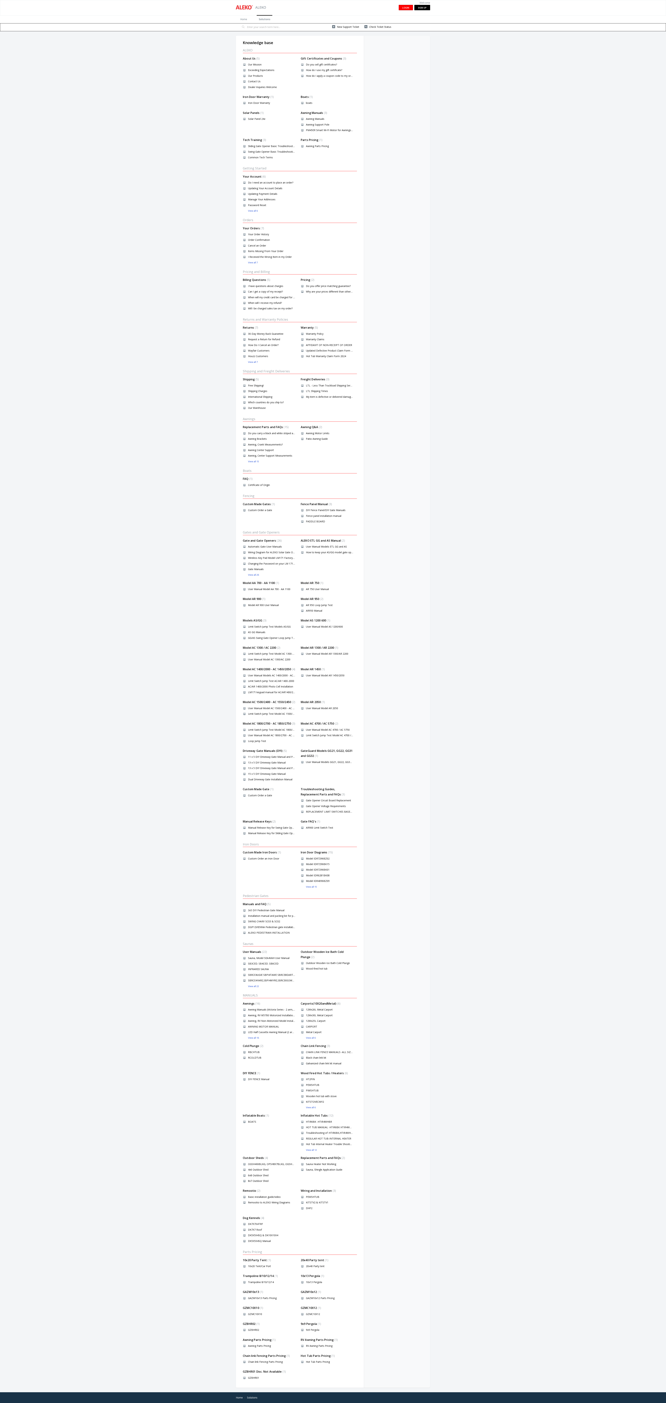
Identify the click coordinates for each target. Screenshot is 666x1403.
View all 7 (253, 262)
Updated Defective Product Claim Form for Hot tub (334, 350)
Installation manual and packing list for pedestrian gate (278, 915)
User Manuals (254, 952)
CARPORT (311, 1026)
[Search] (243, 27)
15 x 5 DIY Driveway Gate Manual (267, 773)
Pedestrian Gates (255, 896)
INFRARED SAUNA (258, 969)
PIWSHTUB (312, 1090)
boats (309, 103)
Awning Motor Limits (317, 433)
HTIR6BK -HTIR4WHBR (319, 1121)
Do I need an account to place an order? (270, 182)
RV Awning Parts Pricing (319, 1340)
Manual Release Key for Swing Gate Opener (272, 827)
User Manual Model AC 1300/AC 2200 (269, 659)
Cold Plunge (252, 1046)
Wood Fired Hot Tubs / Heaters (324, 1073)
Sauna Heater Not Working (321, 1164)
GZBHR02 (251, 1324)
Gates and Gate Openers (261, 532)
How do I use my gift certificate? (324, 70)
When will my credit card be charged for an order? (276, 297)
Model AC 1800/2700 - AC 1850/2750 (268, 723)
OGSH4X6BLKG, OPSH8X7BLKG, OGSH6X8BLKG (275, 1164)
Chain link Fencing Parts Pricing (266, 1356)
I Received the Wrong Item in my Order (270, 256)
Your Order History (258, 234)
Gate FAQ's (310, 821)
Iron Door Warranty (258, 97)
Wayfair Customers (259, 350)
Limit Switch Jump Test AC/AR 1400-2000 (271, 681)
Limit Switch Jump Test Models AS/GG (269, 626)
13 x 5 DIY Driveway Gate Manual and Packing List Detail (280, 768)
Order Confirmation (259, 239)
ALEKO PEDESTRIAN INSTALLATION (269, 932)
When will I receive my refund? (265, 302)
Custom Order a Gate (260, 510)
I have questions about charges (265, 286)
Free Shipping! (256, 385)
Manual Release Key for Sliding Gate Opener (273, 833)
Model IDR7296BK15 (318, 864)
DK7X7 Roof (255, 1229)
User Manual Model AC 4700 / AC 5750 (328, 729)
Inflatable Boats (255, 1115)
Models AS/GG (254, 620)
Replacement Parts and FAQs (265, 427)
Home (243, 19)
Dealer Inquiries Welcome (262, 87)
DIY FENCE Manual (258, 1079)
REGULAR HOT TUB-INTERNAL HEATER (328, 1138)
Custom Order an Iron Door (263, 858)
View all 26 (253, 574)
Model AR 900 (253, 599)
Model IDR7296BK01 (318, 869)
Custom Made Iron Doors (261, 852)
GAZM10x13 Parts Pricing (262, 1298)
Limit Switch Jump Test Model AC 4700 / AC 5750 (333, 735)
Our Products (255, 75)
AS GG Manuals (256, 632)
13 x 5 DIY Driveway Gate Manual (267, 762)
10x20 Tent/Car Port (259, 1266)
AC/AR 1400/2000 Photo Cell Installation (270, 686)
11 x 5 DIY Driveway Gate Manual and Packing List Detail (280, 756)
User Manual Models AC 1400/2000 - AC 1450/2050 (277, 675)
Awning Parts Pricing (317, 146)
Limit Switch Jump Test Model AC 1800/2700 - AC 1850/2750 (282, 729)
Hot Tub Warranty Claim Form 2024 (326, 356)
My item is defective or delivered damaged (330, 396)
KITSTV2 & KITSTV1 (317, 1202)
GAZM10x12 (310, 1292)
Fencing (248, 496)
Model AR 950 (311, 599)
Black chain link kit (316, 1057)
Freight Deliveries (314, 379)
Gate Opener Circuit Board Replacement (328, 800)
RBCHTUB (254, 1052)
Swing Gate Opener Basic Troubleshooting (272, 151)
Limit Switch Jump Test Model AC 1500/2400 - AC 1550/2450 (282, 713)
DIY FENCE (251, 1073)
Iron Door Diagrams (316, 852)
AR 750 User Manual (317, 589)
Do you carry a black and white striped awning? (274, 433)
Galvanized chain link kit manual (323, 1063)
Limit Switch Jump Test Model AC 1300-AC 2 (273, 653)
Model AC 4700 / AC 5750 (319, 723)
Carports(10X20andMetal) (320, 1003)
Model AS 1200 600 (315, 620)
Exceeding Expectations (261, 70)
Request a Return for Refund (264, 339)
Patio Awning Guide (317, 438)
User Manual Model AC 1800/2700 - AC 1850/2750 (276, 735)
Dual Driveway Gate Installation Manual (270, 779)
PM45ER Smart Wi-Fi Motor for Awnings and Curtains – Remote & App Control (350, 130)
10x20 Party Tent (256, 1260)
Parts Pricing (311, 140)
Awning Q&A (311, 427)
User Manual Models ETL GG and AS (326, 546)
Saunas (248, 944)
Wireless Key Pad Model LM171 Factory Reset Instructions (281, 557)
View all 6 (253, 210)
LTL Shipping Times (317, 391)
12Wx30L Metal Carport (319, 1015)
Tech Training (254, 140)
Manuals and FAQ (256, 904)
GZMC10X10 (252, 1308)
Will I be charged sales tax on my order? (270, 308)
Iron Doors (251, 844)
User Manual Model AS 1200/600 (324, 626)
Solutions (264, 19)
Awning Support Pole (317, 124)
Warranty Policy (314, 333)
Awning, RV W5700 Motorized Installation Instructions (278, 1015)
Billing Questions (256, 280)
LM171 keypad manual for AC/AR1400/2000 (272, 692)
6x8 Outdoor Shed (258, 1175)
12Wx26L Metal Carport (319, 1009)
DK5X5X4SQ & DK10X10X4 (263, 1235)
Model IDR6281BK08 (318, 875)
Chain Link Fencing (315, 1046)
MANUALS (250, 995)
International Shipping (260, 396)
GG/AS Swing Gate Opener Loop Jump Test (272, 638)
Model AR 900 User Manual (263, 605)
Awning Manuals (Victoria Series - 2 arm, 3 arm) (274, 1009)
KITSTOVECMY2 (315, 1101)
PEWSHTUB (312, 1085)
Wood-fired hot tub (316, 968)
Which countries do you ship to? (266, 402)
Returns (250, 327)
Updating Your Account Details (265, 188)
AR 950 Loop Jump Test (319, 605)
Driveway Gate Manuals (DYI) (264, 751)
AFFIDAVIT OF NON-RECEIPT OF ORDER (329, 345)
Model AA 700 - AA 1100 (260, 583)
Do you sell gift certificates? (321, 64)
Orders (248, 220)
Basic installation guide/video (264, 1197)
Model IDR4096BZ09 (318, 881)
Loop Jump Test (257, 741)
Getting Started (254, 168)
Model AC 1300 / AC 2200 (261, 648)
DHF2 (309, 1208)
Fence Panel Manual (316, 504)
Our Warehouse (257, 408)
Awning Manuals (313, 113)
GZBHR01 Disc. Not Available (264, 1371)
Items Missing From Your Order (265, 251)
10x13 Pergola (312, 1276)
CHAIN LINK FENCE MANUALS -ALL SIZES (329, 1052)
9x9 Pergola (310, 1324)
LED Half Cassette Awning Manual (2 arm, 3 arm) (275, 1032)
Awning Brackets (257, 438)
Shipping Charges (257, 391)
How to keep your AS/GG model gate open (330, 552)
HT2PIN (310, 1079)
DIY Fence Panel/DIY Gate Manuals (325, 510)
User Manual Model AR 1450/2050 (325, 675)
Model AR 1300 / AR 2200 (319, 648)
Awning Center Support (261, 450)
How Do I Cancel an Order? (263, 345)
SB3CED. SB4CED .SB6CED (263, 963)
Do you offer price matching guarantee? (328, 286)
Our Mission (255, 64)
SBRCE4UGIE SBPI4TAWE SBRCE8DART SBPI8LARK (277, 974)
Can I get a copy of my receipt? (265, 291)
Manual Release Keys (259, 821)
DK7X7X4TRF (255, 1224)
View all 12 (311, 1149)
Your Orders (253, 228)
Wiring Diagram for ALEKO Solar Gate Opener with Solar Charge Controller (290, 552)
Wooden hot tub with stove (321, 1096)
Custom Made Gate (258, 789)
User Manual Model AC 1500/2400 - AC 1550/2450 (276, 708)
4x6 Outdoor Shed (258, 1169)
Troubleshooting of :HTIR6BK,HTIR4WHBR (330, 1132)
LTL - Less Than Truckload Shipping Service (330, 385)
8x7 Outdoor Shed (258, 1181)
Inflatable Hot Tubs (317, 1115)
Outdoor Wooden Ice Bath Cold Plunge (328, 963)
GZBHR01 (253, 1377)
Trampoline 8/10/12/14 (260, 1276)
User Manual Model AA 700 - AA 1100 (269, 589)
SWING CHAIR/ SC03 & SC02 (264, 921)
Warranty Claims (315, 339)
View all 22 (253, 986)
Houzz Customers (258, 356)
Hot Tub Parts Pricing (317, 1356)
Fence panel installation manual (323, 515)
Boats (306, 97)
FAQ (247, 479)
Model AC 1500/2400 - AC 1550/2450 (268, 702)
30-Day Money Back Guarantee (265, 333)
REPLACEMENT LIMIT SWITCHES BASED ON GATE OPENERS (340, 811)
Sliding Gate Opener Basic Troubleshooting (272, 146)
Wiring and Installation (318, 1191)
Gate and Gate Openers (262, 540)
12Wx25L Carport (316, 1020)
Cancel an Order (257, 245)
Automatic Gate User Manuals (265, 546)
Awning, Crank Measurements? (265, 444)
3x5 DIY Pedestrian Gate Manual (266, 910)
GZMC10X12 (310, 1308)
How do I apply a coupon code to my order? (330, 75)
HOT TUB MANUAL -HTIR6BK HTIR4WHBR (330, 1127)
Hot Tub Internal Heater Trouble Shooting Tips (332, 1144)
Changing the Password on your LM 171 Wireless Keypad (280, 563)
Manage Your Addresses (261, 199)
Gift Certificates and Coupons (323, 58)
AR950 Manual (314, 610)
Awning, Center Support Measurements (270, 455)
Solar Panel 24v (256, 118)
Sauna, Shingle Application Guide (324, 1169)
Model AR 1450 (312, 669)
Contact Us (254, 81)
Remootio (251, 1191)
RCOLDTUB (254, 1057)
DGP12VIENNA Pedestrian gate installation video (275, 927)
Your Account (254, 176)
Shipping (250, 379)
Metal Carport (314, 1032)
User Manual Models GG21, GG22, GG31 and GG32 (334, 762)
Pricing (307, 280)
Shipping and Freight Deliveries (266, 371)
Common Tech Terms (260, 157)
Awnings (249, 419)
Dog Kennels (253, 1218)
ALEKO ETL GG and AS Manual (322, 540)
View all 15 (253, 461)
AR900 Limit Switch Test (319, 827)
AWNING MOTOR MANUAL (263, 1026)
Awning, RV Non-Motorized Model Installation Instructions (280, 1020)
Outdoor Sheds (255, 1158)
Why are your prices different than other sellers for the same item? (343, 291)
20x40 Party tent (314, 1260)
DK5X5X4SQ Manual (259, 1241)
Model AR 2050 (312, 702)
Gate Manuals (256, 569)
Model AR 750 (311, 583)
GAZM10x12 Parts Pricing (320, 1298)
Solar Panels (253, 113)
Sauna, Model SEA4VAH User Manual (268, 958)
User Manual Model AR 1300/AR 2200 (327, 653)
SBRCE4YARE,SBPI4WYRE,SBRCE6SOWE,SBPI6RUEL (277, 980)
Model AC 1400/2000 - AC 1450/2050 (268, 669)
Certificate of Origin (259, 485)
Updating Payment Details (262, 193)
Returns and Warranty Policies (265, 319)
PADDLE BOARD (315, 521)
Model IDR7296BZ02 (318, 858)
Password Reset (257, 205)
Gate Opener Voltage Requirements (326, 806)
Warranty (309, 327)
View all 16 (253, 1037)
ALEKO (248, 50)
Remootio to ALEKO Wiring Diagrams (269, 1202)
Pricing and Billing (256, 272)
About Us (251, 58)
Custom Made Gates (258, 504)
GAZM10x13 (252, 1292)
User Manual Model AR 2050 (322, 708)
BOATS (252, 1121)
